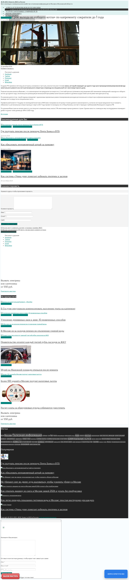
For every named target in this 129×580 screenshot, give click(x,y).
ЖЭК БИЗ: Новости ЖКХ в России (13, 2)
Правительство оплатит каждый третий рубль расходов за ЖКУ (33, 341)
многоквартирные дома (111, 439)
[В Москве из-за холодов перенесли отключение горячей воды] (24, 324)
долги (73, 435)
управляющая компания (118, 442)
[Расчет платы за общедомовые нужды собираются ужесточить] (16, 401)
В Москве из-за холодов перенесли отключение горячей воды (32, 330)
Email (3, 216)
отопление (26, 441)
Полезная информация (22, 127)
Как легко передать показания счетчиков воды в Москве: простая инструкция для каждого (47, 500)
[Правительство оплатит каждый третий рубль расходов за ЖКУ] (25, 335)
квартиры (33, 439)
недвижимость (6, 442)
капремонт (11, 439)
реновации (49, 442)
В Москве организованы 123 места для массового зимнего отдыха (23, 230)
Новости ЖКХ (6, 18)
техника (101, 442)
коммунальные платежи (57, 438)
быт (51, 435)
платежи (34, 442)
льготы (93, 439)
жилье (88, 435)
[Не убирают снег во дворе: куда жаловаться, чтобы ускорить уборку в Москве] (29, 477)
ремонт (41, 441)
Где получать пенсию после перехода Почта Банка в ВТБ (30, 131)
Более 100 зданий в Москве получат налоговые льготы (29, 380)
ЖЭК (2, 435)
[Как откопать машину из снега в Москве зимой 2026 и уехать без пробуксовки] (29, 486)
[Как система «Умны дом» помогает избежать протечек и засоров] (16, 170)
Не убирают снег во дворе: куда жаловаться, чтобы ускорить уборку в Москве (41, 481)
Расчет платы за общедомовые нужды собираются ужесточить (33, 407)
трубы (104, 442)
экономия (25, 444)
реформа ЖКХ (57, 442)
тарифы (96, 442)
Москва (8, 435)
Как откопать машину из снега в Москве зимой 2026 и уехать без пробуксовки (41, 490)
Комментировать (7, 68)
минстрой (98, 439)
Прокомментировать (8, 232)
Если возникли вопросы (47, 517)
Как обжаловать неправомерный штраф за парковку (27, 144)
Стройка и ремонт (20, 315)
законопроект (95, 435)
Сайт (2, 220)
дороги (82, 435)
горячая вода (68, 435)
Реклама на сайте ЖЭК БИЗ (22, 20)
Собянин (44, 435)
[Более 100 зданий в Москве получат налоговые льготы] (21, 374)
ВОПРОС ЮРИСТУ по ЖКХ (116, 574)
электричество (35, 444)
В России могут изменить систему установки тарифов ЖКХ (21, 228)
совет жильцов (76, 442)
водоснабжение (60, 435)
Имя (3, 212)
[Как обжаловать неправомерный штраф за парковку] (21, 138)
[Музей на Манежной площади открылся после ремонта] (16, 363)
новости (17, 441)
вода (55, 435)
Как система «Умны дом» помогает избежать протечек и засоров (34, 176)
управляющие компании (7, 444)
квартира (26, 438)
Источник (4, 114)
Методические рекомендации (13, 140)
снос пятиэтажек (66, 442)
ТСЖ (49, 435)
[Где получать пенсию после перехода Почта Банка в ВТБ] (22, 125)
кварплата (19, 439)
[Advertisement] (18, 262)
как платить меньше (107, 435)
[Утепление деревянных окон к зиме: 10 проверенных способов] (24, 313)
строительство (86, 442)
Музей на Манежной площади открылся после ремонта (29, 369)
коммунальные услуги (79, 438)
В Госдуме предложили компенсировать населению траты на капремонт (38, 308)
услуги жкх (17, 444)
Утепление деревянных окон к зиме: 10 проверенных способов (33, 319)
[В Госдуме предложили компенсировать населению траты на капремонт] (16, 302)
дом (77, 435)
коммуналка (41, 438)
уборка (109, 442)
